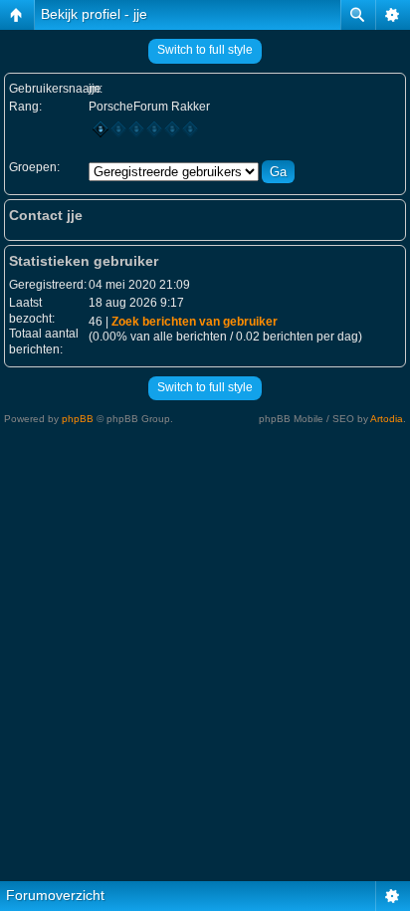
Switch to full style (205, 50)
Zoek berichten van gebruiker (194, 322)
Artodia (386, 418)
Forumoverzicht (55, 895)
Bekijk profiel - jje (94, 14)
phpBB (78, 418)
